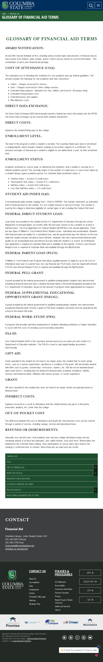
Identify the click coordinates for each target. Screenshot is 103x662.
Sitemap (32, 600)
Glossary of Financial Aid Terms (20, 484)
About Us (32, 578)
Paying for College (14, 473)
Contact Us (37, 571)
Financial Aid (14, 14)
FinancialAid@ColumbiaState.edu (19, 545)
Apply (89, 572)
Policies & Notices (14, 490)
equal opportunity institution (22, 641)
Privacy (58, 596)
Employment (34, 589)
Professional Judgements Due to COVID (23, 495)
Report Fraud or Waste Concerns (64, 601)
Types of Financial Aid (15, 467)
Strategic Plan (34, 604)
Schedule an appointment (16, 548)
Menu (98, 5)
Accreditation (34, 582)
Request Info (89, 581)
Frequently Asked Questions (18, 478)
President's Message (37, 596)
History (32, 593)
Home (4, 14)
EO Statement (60, 582)
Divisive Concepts (62, 592)
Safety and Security (62, 606)
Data (31, 586)
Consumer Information (63, 589)
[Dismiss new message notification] (98, 647)
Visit (89, 590)
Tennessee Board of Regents (36, 639)
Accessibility (60, 585)
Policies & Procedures (63, 573)
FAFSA (9, 462)
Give (89, 599)
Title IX (57, 610)
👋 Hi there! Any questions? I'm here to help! (79, 650)
